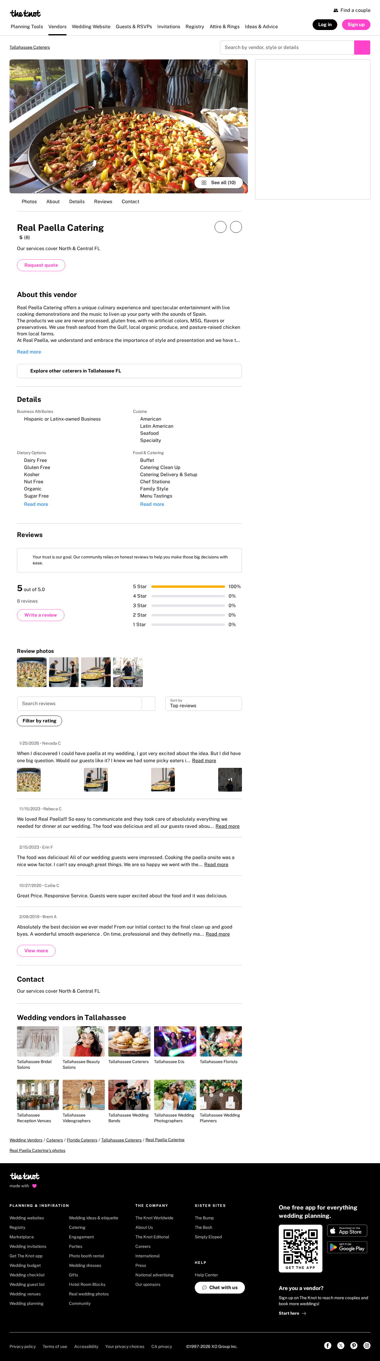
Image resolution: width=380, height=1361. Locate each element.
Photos (29, 202)
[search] (148, 709)
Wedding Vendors (26, 1151)
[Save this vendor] (236, 227)
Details (77, 202)
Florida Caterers (82, 1151)
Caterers (54, 1151)
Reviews (103, 202)
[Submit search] (362, 48)
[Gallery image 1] (129, 127)
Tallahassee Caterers (34, 47)
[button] (203, 709)
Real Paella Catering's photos (37, 1161)
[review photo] (32, 677)
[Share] (220, 228)
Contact (130, 202)
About (53, 202)
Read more (29, 354)
